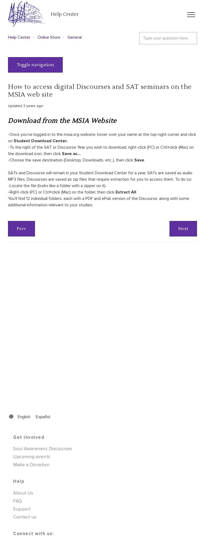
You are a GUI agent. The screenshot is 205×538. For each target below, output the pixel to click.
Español (43, 417)
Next (183, 228)
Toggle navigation (35, 65)
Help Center (65, 14)
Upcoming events (31, 457)
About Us (23, 493)
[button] (191, 15)
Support (22, 509)
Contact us (24, 517)
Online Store (49, 37)
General (75, 37)
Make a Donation (31, 465)
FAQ (17, 501)
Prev (21, 228)
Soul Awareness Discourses (42, 449)
